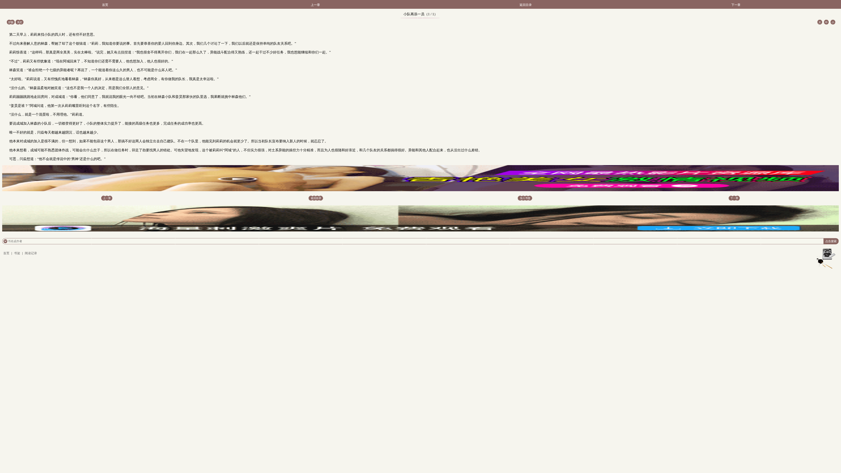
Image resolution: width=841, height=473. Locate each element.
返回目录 (525, 5)
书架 (17, 253)
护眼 (11, 22)
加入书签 (525, 198)
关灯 (19, 22)
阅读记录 (31, 253)
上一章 (315, 5)
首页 (105, 5)
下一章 (735, 5)
